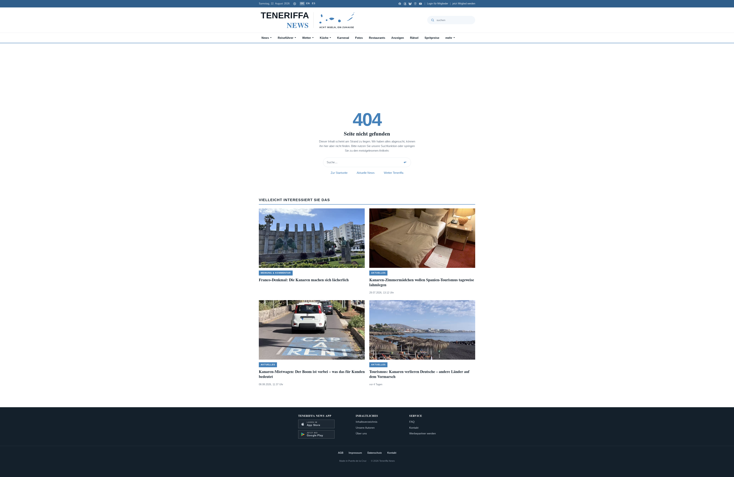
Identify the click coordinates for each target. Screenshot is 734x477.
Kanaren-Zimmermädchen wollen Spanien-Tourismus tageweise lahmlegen (421, 282)
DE (302, 3)
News (265, 37)
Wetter (306, 37)
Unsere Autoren (365, 427)
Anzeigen (397, 37)
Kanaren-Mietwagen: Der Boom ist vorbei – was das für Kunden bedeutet (312, 374)
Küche (324, 37)
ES (313, 3)
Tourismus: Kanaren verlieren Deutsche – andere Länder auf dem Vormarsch (419, 374)
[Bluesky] (410, 3)
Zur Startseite (339, 172)
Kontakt (413, 427)
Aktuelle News (366, 172)
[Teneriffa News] (309, 20)
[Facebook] (399, 3)
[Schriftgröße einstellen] (294, 3)
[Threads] (405, 3)
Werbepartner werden (422, 433)
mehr (448, 37)
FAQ (412, 421)
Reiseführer (285, 37)
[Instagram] (415, 3)
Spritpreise (432, 37)
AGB (340, 452)
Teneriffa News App (314, 416)
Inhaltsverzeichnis (366, 421)
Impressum (355, 452)
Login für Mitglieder (437, 3)
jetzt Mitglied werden (463, 3)
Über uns (361, 433)
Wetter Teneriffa (393, 172)
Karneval (343, 37)
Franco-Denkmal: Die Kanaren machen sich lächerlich (304, 280)
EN (308, 3)
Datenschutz (374, 452)
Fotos (359, 37)
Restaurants (377, 37)
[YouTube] (420, 3)
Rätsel (414, 37)
